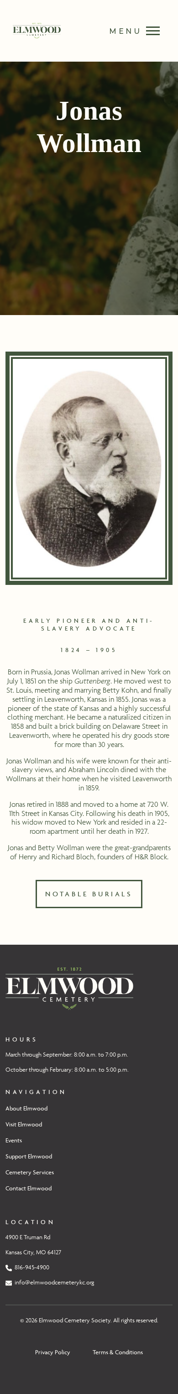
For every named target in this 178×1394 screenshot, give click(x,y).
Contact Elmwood (28, 1188)
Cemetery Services (29, 1172)
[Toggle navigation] (129, 30)
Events (13, 1140)
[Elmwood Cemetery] (69, 987)
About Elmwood (26, 1108)
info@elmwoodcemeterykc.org (53, 1282)
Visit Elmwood (23, 1124)
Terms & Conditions (118, 1352)
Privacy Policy (52, 1352)
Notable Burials (89, 893)
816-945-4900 (30, 1267)
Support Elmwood (28, 1156)
